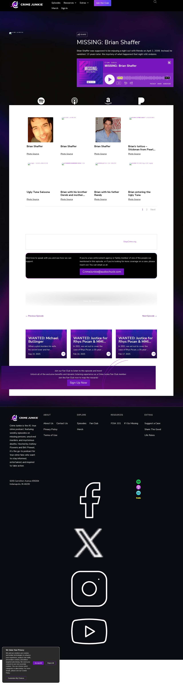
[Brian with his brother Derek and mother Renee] (74, 164)
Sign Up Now (78, 383)
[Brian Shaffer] (40, 141)
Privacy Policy (50, 429)
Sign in (64, 8)
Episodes (56, 2)
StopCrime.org (129, 241)
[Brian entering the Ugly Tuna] (142, 164)
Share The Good (153, 429)
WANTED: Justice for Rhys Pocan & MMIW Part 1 (136, 339)
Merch (55, 8)
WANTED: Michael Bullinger (43, 339)
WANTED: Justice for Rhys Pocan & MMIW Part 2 (90, 339)
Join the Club (102, 3)
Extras (83, 2)
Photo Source (33, 153)
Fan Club (93, 423)
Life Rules (150, 435)
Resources (69, 2)
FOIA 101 (116, 423)
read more (63, 354)
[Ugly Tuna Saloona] (38, 164)
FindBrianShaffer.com (38, 289)
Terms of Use (50, 435)
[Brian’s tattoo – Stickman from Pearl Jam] (142, 119)
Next (153, 209)
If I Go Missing (131, 423)
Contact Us (62, 423)
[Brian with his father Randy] (108, 164)
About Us (48, 423)
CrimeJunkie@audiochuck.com (102, 272)
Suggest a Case (152, 423)
